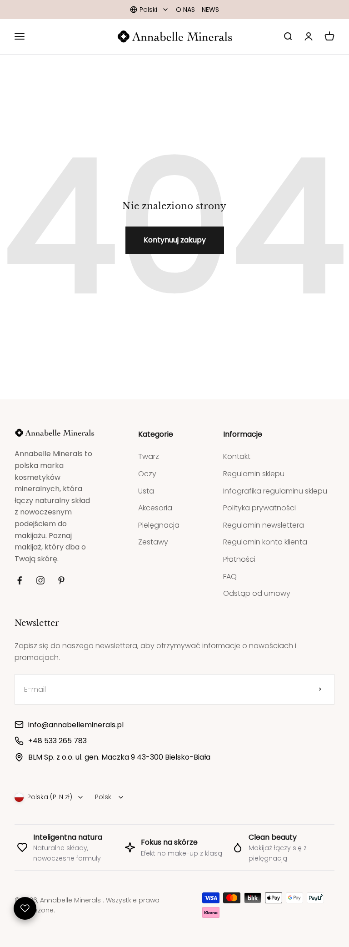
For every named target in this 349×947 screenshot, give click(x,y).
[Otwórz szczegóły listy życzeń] (25, 908)
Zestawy (153, 542)
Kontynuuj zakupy (175, 240)
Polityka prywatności (259, 508)
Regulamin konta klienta (265, 542)
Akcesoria (155, 508)
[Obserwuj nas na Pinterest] (61, 580)
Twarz (148, 456)
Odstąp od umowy (256, 593)
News (210, 9)
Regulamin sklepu (253, 473)
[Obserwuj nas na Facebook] (20, 580)
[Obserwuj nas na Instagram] (40, 580)
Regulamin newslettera (263, 525)
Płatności (239, 559)
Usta (146, 491)
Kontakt (236, 456)
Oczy (147, 473)
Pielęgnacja (158, 525)
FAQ (230, 576)
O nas (185, 9)
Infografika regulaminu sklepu (275, 491)
